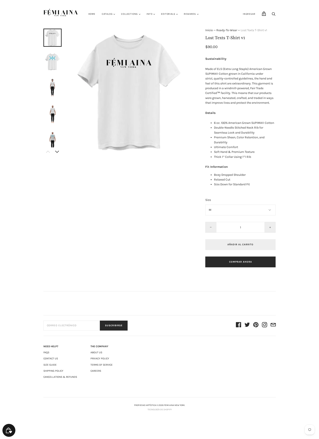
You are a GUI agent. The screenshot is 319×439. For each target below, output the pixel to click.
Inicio (209, 30)
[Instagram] (264, 325)
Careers (95, 370)
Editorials (168, 14)
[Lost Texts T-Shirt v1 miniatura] (52, 38)
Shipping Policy (53, 370)
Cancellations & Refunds (60, 376)
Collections (129, 14)
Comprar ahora (240, 261)
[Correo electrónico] (273, 325)
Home (91, 14)
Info (149, 14)
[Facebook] (238, 325)
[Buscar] (273, 15)
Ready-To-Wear (226, 30)
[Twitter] (247, 325)
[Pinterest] (255, 325)
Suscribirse (113, 325)
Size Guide (50, 364)
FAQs (46, 352)
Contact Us (50, 358)
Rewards (190, 14)
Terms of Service (101, 364)
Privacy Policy (99, 358)
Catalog (107, 14)
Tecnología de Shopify (160, 409)
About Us (96, 352)
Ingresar (249, 14)
